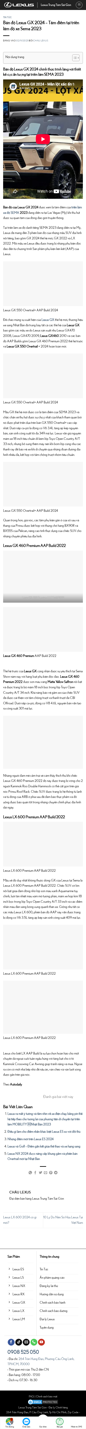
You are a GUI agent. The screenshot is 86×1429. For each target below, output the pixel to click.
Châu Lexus (40, 41)
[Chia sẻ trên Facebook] (35, 1173)
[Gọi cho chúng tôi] (33, 1342)
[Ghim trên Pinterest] (50, 1173)
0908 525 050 (23, 1352)
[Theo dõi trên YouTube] (41, 1342)
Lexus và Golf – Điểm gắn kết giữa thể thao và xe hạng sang (44, 1146)
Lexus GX (48, 319)
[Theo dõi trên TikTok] (18, 1342)
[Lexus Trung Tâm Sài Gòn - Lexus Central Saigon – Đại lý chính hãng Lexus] (37, 5)
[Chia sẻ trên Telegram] (55, 1173)
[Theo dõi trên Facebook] (11, 1342)
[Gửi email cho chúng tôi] (26, 1342)
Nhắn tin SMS (76, 1427)
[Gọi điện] (43, 1420)
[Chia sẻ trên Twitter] (40, 1173)
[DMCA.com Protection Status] (43, 1401)
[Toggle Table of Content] (73, 57)
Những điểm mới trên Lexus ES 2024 (31, 1139)
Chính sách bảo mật (46, 1396)
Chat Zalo (26, 1427)
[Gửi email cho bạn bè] (45, 1173)
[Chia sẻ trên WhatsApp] (30, 1173)
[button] (79, 5)
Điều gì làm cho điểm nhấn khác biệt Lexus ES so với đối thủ (44, 1131)
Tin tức (7, 17)
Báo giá (60, 1427)
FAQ (31, 1396)
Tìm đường (9, 1427)
